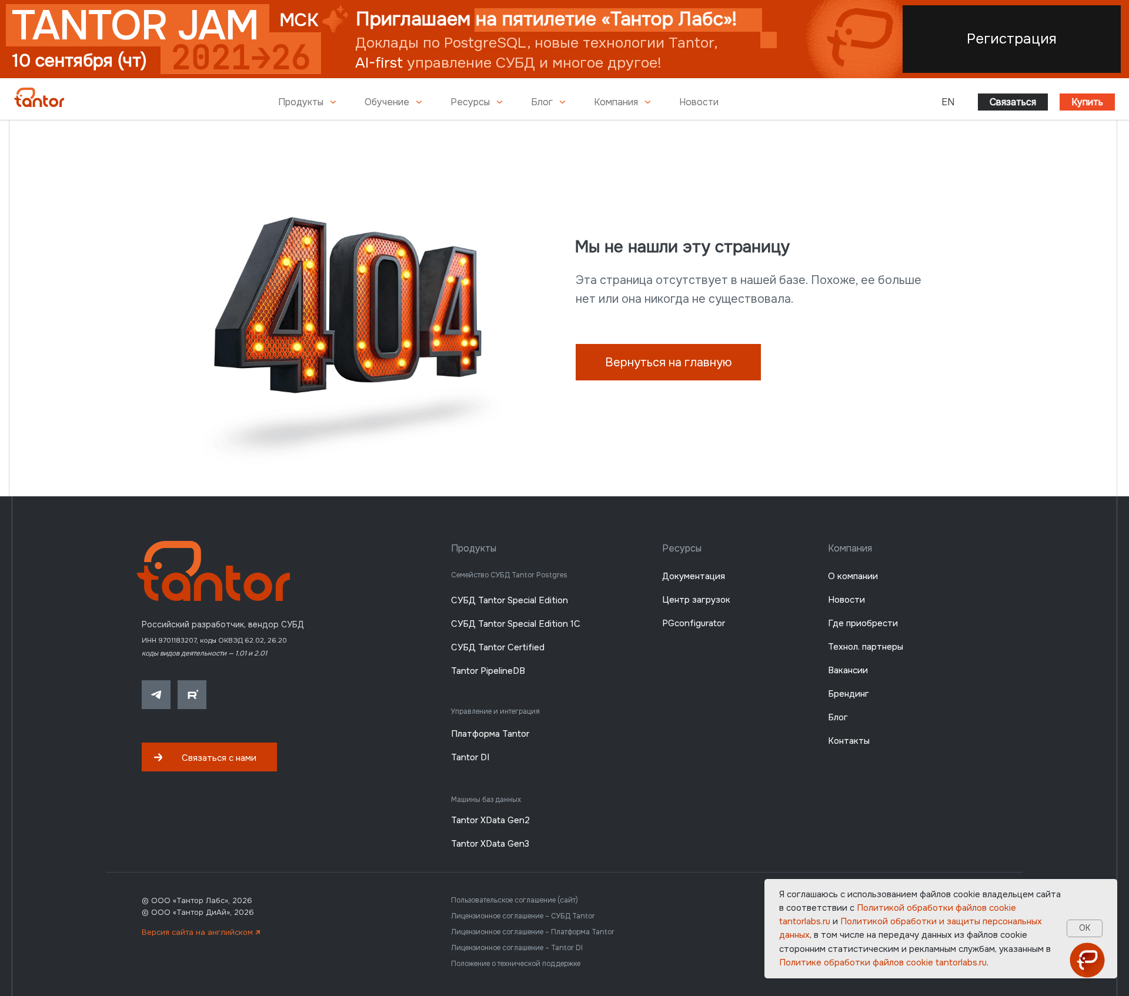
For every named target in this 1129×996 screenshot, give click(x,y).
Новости (699, 102)
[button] (209, 757)
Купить (1087, 102)
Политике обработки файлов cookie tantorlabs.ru (883, 962)
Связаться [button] (1013, 102)
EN (947, 102)
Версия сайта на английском (201, 932)
